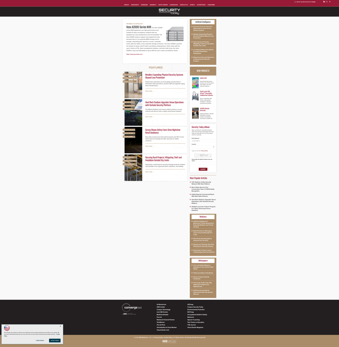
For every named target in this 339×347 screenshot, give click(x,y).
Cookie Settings (40, 340)
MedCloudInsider (162, 315)
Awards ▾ (153, 5)
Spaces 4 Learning (193, 320)
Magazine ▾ (135, 5)
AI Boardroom (161, 304)
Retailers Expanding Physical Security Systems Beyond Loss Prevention (164, 76)
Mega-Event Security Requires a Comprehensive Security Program (203, 59)
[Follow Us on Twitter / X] (327, 2)
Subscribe (211, 5)
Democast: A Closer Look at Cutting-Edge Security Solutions (204, 251)
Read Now (148, 91)
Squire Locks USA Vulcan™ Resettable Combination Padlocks (206, 93)
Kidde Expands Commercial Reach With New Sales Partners (203, 195)
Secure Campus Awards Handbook (201, 278)
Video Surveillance (128, 105)
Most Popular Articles (198, 178)
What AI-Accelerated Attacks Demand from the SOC (202, 239)
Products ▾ (184, 5)
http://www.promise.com (134, 54)
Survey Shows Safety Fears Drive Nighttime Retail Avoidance (162, 131)
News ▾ (126, 5)
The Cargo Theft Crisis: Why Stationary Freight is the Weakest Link (202, 284)
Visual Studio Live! (163, 330)
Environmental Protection (196, 310)
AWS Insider (161, 307)
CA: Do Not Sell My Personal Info (195, 337)
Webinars (144, 5)
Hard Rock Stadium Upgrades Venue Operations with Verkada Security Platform (164, 104)
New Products (203, 71)
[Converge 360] (132, 308)
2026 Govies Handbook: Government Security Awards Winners (203, 292)
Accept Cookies (55, 340)
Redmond (190, 317)
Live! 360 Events (162, 312)
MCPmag (190, 312)
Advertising (201, 5)
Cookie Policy (168, 337)
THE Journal (191, 325)
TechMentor (161, 322)
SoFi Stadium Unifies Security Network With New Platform (201, 183)
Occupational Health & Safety (197, 315)
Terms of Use (180, 337)
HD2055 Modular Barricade (204, 109)
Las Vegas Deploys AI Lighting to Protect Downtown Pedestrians (203, 51)
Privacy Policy (204, 150)
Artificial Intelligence (129, 78)
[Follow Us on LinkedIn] (324, 2)
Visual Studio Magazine (195, 327)
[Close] (60, 326)
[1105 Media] (129, 314)
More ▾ (192, 5)
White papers (163, 5)
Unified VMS (203, 78)
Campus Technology (163, 310)
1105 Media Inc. (143, 337)
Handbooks (174, 5)
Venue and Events (128, 102)
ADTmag (190, 304)
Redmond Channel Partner (166, 320)
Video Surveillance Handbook (203, 273)
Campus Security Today (195, 307)
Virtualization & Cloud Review (167, 327)
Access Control (127, 109)
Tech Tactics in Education (195, 322)
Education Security (129, 129)
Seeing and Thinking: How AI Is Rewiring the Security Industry (203, 245)
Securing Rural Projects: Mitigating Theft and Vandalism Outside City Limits (163, 159)
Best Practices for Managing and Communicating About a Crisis (202, 233)
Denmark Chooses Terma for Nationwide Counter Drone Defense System (202, 28)
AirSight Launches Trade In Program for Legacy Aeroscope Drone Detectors (203, 208)
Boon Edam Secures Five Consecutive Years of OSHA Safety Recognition (203, 189)
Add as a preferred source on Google (306, 2)
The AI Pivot (161, 325)
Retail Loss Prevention (129, 74)
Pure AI (159, 317)
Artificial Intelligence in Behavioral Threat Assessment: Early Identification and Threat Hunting (203, 224)
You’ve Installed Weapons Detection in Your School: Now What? (203, 267)
